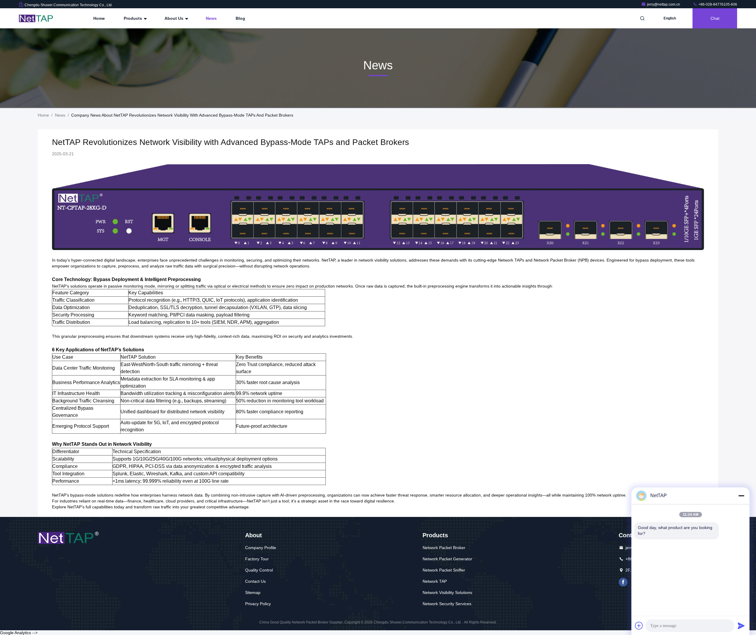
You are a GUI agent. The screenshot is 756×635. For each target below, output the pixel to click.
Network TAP (435, 581)
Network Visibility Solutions (447, 592)
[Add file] (639, 625)
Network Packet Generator (447, 558)
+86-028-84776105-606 (717, 4)
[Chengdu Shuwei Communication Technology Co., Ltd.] (37, 18)
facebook (623, 582)
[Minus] (741, 495)
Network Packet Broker (444, 547)
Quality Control (259, 570)
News (211, 18)
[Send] (741, 625)
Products (133, 18)
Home (99, 18)
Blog (240, 18)
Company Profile (260, 547)
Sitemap (252, 592)
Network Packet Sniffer (444, 570)
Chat (715, 18)
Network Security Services (447, 603)
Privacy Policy (258, 603)
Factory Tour (257, 558)
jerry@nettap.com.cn (664, 4)
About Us (174, 18)
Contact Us (255, 581)
